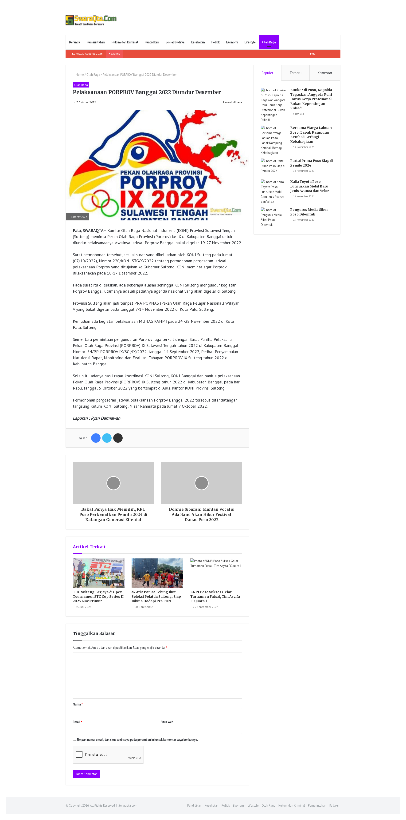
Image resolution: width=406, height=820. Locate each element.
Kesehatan (198, 42)
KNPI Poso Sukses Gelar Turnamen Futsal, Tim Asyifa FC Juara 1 (215, 596)
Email (77, 722)
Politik (215, 42)
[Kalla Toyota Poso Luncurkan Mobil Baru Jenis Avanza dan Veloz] (274, 191)
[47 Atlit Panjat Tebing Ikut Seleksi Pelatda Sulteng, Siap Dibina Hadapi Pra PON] (157, 573)
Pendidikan (152, 42)
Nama (78, 704)
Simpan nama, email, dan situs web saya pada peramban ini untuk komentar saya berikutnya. (137, 740)
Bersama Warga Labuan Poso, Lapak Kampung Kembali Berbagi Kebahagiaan (311, 135)
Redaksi (334, 806)
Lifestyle (250, 42)
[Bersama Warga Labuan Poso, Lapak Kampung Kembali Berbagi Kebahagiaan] (274, 140)
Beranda (74, 42)
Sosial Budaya (175, 42)
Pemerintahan (96, 42)
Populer (267, 73)
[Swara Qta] (91, 20)
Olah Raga (269, 42)
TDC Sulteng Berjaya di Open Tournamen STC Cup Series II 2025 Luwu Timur (98, 596)
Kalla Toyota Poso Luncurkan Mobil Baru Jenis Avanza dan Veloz (309, 186)
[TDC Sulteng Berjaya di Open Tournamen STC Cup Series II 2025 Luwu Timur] (99, 573)
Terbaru (295, 73)
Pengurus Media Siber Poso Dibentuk (309, 211)
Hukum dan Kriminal (125, 42)
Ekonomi (232, 42)
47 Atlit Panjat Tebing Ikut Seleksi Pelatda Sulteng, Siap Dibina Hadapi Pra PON (156, 596)
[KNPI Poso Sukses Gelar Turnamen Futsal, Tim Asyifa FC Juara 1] (216, 573)
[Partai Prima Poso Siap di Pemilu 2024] (274, 167)
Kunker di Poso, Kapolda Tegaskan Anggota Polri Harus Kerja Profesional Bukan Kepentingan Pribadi (311, 99)
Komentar (325, 73)
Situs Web (167, 722)
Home (79, 75)
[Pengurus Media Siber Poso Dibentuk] (274, 217)
